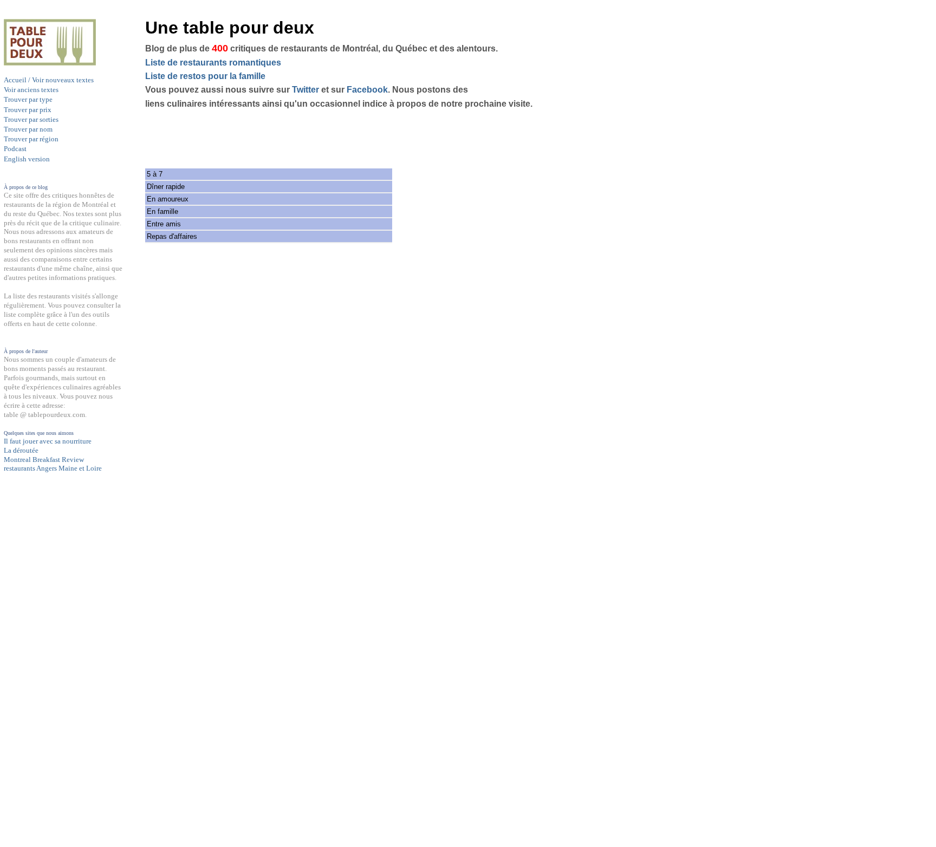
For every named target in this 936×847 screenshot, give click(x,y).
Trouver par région (31, 139)
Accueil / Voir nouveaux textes (49, 80)
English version (27, 159)
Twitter (305, 89)
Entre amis (164, 224)
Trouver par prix (27, 110)
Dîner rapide (166, 187)
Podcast (15, 149)
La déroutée (21, 450)
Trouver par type (28, 99)
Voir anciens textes (31, 90)
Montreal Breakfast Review (44, 459)
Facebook (367, 89)
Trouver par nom (28, 129)
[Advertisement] (47, 684)
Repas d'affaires (172, 236)
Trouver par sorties (31, 119)
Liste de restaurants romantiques (213, 62)
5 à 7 (154, 174)
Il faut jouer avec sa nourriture (48, 441)
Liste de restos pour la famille (205, 76)
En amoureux (167, 199)
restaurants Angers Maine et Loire (53, 468)
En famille (162, 211)
